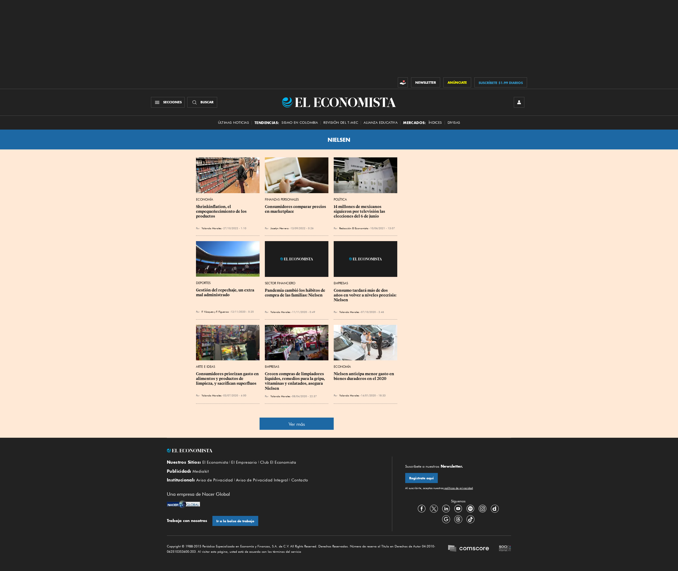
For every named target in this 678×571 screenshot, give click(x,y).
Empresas (341, 283)
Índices (435, 123)
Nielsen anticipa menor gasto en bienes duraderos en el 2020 (364, 376)
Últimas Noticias (233, 123)
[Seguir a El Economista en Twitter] (434, 508)
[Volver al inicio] (273, 451)
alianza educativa (381, 123)
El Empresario (244, 462)
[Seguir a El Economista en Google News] (446, 519)
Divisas (454, 123)
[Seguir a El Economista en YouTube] (458, 508)
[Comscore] (468, 549)
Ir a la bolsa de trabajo (235, 521)
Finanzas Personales (282, 199)
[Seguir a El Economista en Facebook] (421, 508)
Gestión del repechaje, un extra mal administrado (225, 292)
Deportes (203, 283)
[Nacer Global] (183, 505)
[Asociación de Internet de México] (505, 549)
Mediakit (201, 471)
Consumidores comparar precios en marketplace (296, 209)
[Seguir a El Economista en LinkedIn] (446, 508)
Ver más (297, 424)
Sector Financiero (280, 283)
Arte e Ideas (205, 367)
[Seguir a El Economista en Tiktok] (470, 519)
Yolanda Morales (211, 228)
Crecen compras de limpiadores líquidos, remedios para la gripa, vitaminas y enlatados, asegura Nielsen (295, 381)
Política (340, 199)
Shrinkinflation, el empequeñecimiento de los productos (221, 211)
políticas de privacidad (458, 488)
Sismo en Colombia (300, 123)
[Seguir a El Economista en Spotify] (470, 508)
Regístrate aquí (421, 478)
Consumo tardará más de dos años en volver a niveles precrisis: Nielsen (365, 295)
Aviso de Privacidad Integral (262, 480)
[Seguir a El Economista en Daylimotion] (494, 508)
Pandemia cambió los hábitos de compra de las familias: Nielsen (295, 293)
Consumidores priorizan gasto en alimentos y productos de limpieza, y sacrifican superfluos (228, 378)
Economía (204, 199)
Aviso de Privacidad (214, 480)
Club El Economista (278, 462)
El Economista (215, 462)
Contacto (299, 480)
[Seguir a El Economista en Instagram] (482, 508)
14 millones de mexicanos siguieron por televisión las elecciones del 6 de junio (360, 211)
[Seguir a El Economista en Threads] (458, 519)
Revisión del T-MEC (340, 123)
